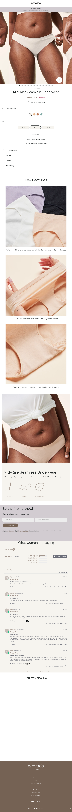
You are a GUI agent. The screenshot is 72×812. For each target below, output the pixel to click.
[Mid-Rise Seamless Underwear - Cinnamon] (24, 748)
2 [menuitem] (29, 671)
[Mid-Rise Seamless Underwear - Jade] (27, 748)
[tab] (8, 570)
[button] (60, 556)
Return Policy (10, 166)
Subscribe (10, 525)
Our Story (36, 789)
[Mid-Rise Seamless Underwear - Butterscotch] (20, 748)
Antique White (30, 114)
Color (9, 109)
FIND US (35, 801)
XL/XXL (48, 127)
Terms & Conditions (36, 795)
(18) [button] (37, 556)
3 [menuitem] (31, 671)
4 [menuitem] (33, 671)
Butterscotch (34, 114)
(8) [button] (36, 558)
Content (8, 161)
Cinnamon (37, 114)
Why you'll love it (11, 150)
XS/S (23, 127)
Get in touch (36, 808)
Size (3, 122)
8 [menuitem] (42, 671)
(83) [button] (37, 555)
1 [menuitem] (27, 671)
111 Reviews (26, 739)
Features (8, 155)
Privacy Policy (36, 792)
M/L (35, 127)
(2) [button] (36, 560)
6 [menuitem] (38, 671)
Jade (41, 114)
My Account (36, 778)
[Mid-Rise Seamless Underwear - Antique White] (17, 748)
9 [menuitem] (44, 671)
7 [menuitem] (40, 671)
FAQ (36, 780)
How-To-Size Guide (36, 783)
